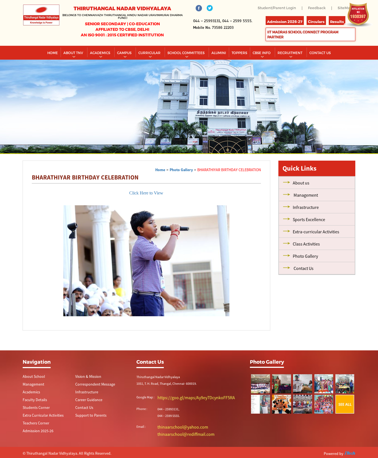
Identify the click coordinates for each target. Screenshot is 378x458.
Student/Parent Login (273, 8)
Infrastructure (85, 403)
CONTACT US (320, 63)
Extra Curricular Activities (40, 428)
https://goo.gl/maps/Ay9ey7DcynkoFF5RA (186, 408)
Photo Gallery (181, 180)
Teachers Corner (34, 436)
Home (52, 63)
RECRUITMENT (290, 63)
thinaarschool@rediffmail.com (178, 444)
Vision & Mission (86, 387)
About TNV (73, 63)
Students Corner (34, 419)
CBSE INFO (262, 63)
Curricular (149, 63)
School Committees (186, 63)
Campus (124, 63)
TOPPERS (239, 63)
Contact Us (82, 419)
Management (32, 395)
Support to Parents (88, 428)
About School (32, 387)
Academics (100, 63)
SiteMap (338, 11)
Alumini (218, 63)
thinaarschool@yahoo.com (176, 437)
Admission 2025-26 (36, 444)
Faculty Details (33, 411)
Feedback (315, 8)
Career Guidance (86, 411)
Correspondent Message (92, 395)
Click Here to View (146, 203)
